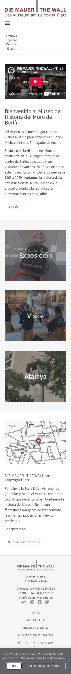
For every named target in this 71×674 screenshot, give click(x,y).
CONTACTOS (35, 620)
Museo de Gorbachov (35, 643)
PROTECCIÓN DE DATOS (35, 635)
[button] (7, 23)
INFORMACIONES (35, 628)
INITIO (35, 613)
